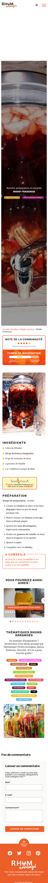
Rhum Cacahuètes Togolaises (24, 607)
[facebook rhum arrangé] (10, 853)
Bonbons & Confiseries (30, 660)
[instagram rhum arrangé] (28, 853)
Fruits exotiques (24, 676)
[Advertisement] (24, 36)
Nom (7, 782)
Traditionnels (24, 699)
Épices (33, 664)
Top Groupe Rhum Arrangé (24, 695)
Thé (33, 692)
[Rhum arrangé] (9, 5)
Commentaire (12, 808)
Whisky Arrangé (27, 329)
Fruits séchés (36, 680)
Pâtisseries (19, 688)
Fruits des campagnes (24, 672)
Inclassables (18, 684)
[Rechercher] (37, 5)
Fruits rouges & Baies (33, 197)
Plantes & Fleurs (20, 692)
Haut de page (24, 845)
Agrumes (12, 660)
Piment (31, 688)
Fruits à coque (12, 197)
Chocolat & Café (19, 664)
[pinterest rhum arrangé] (38, 853)
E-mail (8, 795)
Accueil (5, 329)
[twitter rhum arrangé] (19, 853)
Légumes (32, 684)
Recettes (14, 329)
